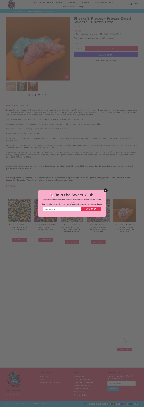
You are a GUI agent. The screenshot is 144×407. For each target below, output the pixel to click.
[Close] (106, 190)
